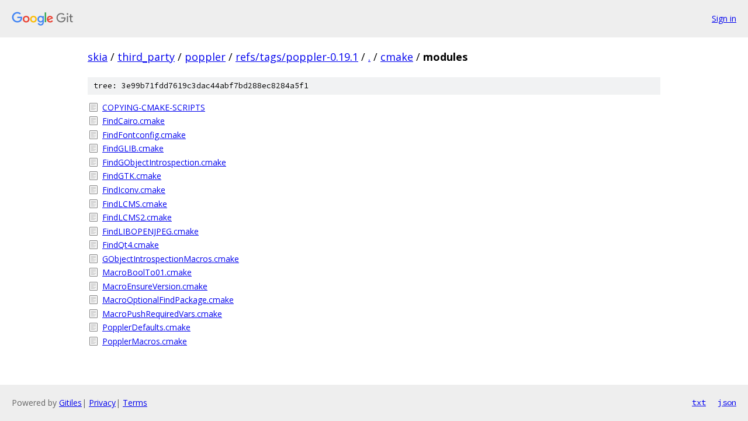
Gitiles (70, 402)
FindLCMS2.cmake (137, 217)
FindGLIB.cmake (133, 148)
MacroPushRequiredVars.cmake (162, 313)
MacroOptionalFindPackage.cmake (168, 299)
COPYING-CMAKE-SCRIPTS (153, 107)
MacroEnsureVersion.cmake (154, 286)
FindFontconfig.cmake (144, 134)
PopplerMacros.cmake (144, 341)
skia (98, 57)
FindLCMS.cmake (134, 203)
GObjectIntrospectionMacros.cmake (170, 258)
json (727, 402)
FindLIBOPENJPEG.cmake (150, 231)
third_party (146, 57)
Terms (135, 402)
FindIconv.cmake (133, 189)
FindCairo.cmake (133, 120)
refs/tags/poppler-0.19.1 (297, 57)
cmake (396, 57)
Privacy (102, 402)
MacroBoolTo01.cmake (147, 272)
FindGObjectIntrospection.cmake (164, 162)
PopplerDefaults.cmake (146, 327)
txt (699, 402)
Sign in (724, 18)
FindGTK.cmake (131, 175)
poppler (205, 57)
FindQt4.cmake (130, 244)
